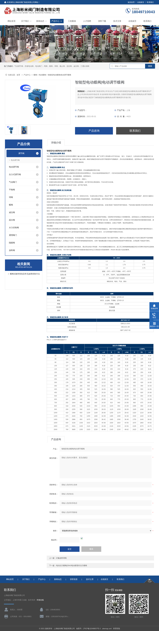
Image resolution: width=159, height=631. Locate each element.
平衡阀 (12, 190)
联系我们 (150, 2)
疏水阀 (12, 220)
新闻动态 (40, 21)
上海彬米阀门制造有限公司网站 (26, 2)
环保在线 (40, 600)
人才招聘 (87, 21)
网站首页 (12, 21)
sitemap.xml (107, 629)
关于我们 (25, 21)
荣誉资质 (74, 579)
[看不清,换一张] (100, 538)
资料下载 (102, 21)
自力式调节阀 (15, 174)
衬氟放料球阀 (61, 558)
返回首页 (131, 2)
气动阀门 (13, 182)
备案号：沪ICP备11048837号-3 (88, 629)
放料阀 (12, 250)
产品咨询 (94, 130)
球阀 (11, 197)
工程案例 (72, 21)
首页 (19, 75)
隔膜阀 (12, 243)
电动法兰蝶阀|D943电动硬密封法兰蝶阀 (71, 565)
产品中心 (55, 21)
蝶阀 (35, 75)
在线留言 (140, 2)
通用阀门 (13, 235)
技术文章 (117, 21)
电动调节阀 (15, 160)
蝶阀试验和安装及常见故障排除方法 (25, 274)
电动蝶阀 (42, 75)
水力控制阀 (14, 227)
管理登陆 (116, 629)
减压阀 (12, 212)
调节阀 (21, 153)
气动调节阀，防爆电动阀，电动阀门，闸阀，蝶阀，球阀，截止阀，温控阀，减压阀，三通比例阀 (51, 66)
